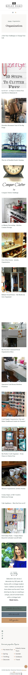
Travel (18, 660)
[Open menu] (13, 12)
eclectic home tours (14, 608)
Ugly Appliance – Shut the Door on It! (13, 503)
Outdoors (19, 657)
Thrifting (6, 657)
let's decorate (14, 614)
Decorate (6, 660)
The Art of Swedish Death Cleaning (13, 160)
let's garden (14, 620)
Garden (18, 654)
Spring (5, 654)
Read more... (14, 600)
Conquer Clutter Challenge (10, 193)
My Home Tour (8, 650)
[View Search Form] (15, 12)
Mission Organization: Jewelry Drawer (13, 488)
